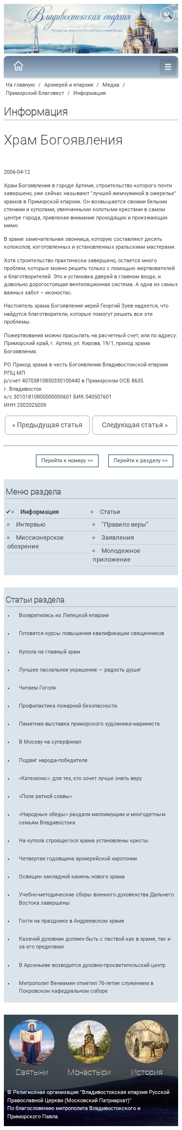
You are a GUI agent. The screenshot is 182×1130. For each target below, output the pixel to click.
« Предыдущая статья (47, 425)
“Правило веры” (125, 524)
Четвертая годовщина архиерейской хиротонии (78, 859)
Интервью (31, 524)
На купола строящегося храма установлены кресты (84, 841)
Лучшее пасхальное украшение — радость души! (80, 670)
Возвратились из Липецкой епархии (64, 615)
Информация (89, 93)
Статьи (110, 511)
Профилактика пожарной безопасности (68, 706)
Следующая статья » (135, 425)
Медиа (110, 85)
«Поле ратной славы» (45, 796)
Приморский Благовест (35, 93)
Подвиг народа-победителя (53, 760)
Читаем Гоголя (37, 688)
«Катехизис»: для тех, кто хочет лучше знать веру (80, 778)
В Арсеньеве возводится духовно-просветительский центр (92, 965)
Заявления (117, 537)
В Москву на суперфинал (50, 742)
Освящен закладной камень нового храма (72, 877)
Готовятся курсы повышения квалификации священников (91, 633)
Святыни (32, 1072)
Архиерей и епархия (68, 85)
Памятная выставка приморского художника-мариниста (89, 724)
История (147, 1072)
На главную (20, 85)
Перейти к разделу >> (141, 460)
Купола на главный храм (49, 652)
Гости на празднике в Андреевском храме (71, 921)
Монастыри (89, 1072)
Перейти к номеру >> (67, 460)
